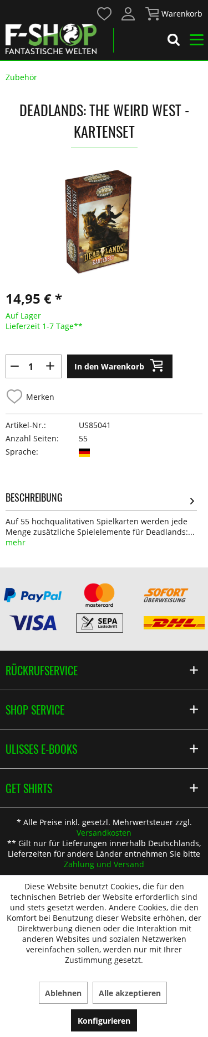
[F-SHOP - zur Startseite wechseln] (51, 38)
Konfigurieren (104, 1020)
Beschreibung (34, 497)
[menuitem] (104, 13)
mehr (16, 542)
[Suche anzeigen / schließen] (173, 41)
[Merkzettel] (105, 14)
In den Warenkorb (109, 366)
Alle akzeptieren (130, 993)
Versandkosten (104, 832)
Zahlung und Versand (104, 864)
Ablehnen (63, 993)
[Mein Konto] (129, 14)
